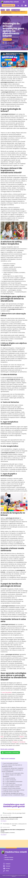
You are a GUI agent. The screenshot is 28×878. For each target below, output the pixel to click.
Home (2, 10)
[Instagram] (22, 5)
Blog (8, 10)
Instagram (15, 742)
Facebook (22, 742)
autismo (21, 736)
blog (2, 736)
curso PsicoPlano (7, 692)
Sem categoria (15, 10)
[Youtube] (25, 5)
